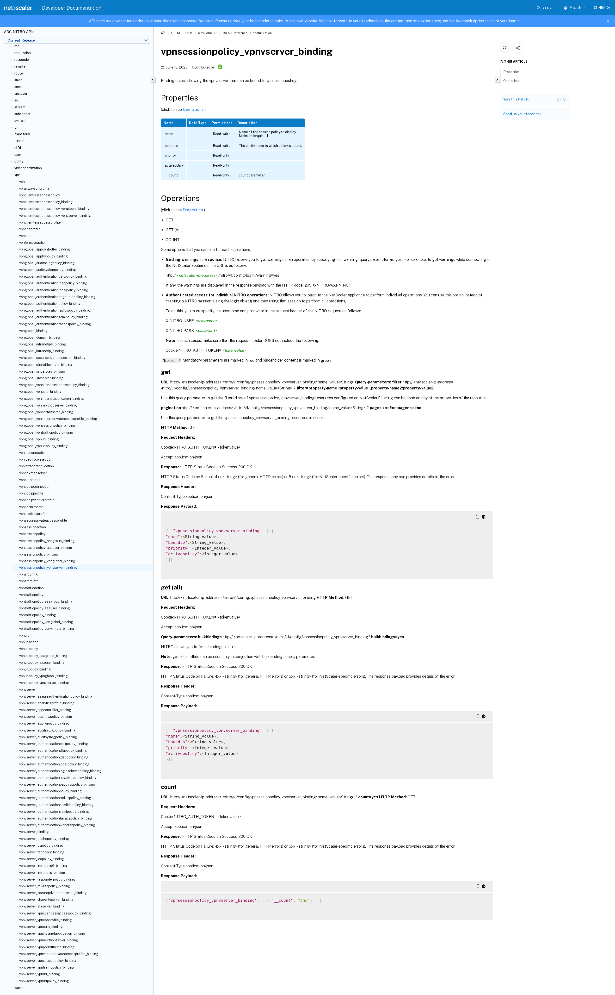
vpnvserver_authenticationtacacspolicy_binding (55, 818)
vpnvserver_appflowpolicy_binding (45, 717)
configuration (262, 33)
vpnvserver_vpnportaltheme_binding (46, 947)
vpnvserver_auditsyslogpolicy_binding (48, 737)
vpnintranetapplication (36, 466)
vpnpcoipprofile (31, 493)
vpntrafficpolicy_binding (37, 615)
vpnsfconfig (28, 574)
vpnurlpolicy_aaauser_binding (42, 662)
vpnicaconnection (33, 453)
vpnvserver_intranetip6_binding (43, 866)
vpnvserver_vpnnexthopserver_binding (48, 940)
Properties (193, 210)
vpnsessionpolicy (32, 534)
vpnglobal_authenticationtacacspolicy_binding (55, 324)
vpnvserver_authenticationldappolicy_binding (53, 757)
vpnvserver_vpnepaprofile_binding (45, 920)
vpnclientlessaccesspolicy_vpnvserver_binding (55, 216)
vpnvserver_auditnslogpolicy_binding (47, 730)
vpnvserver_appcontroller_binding (45, 710)
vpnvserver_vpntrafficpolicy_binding (46, 967)
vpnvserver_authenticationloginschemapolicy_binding (60, 771)
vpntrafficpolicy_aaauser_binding (44, 608)
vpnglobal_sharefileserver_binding (45, 365)
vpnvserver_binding (34, 832)
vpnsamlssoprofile (33, 514)
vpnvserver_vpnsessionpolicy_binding (47, 961)
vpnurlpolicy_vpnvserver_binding (44, 683)
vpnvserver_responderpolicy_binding (47, 879)
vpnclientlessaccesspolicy (39, 195)
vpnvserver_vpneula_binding (41, 927)
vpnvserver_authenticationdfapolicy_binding (53, 750)
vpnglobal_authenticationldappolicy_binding (53, 283)
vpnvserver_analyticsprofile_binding (46, 703)
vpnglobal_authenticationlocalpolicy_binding (53, 290)
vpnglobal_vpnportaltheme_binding (46, 412)
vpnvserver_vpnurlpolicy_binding (44, 981)
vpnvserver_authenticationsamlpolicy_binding (54, 812)
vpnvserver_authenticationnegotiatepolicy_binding (58, 778)
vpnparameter (30, 480)
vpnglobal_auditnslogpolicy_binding (46, 263)
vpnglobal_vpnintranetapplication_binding (51, 399)
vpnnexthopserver (33, 473)
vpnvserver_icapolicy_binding (41, 859)
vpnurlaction (28, 642)
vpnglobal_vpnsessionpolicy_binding (47, 425)
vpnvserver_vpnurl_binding (39, 974)
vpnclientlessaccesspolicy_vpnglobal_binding (54, 209)
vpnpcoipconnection (34, 486)
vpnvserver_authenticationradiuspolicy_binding (55, 798)
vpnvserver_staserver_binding (42, 906)
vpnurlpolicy (28, 649)
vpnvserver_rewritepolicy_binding (44, 886)
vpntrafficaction (31, 588)
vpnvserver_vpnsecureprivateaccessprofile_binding (58, 954)
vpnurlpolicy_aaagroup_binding (43, 656)
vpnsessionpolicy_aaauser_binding (45, 548)
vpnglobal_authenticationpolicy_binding (49, 304)
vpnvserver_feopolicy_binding (41, 852)
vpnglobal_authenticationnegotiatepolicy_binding (57, 297)
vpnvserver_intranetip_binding (42, 873)
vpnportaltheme (31, 507)
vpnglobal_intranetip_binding (41, 351)
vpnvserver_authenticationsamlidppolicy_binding (56, 805)
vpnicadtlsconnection (35, 459)
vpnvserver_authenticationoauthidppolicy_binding (57, 784)
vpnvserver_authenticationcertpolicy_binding (53, 744)
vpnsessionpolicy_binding (38, 554)
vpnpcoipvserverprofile (37, 500)
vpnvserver (27, 689)
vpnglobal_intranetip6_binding (42, 344)
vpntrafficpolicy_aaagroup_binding (46, 601)
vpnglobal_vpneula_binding (40, 392)
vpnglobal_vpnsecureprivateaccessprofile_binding (58, 419)
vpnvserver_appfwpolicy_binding (44, 723)
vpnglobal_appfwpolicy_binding (43, 256)
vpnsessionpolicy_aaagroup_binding (47, 541)
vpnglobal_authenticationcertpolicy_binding (53, 276)
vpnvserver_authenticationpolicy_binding (50, 791)
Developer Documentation (71, 8)
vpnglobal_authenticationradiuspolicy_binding (54, 310)
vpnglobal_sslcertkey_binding (42, 371)
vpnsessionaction (32, 527)
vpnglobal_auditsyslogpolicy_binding (47, 270)
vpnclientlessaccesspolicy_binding (46, 202)
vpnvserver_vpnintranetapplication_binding (52, 933)
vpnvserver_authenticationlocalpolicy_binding (54, 764)
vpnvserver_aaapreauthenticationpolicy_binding (55, 696)
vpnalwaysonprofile (34, 188)
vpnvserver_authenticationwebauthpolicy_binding (57, 825)
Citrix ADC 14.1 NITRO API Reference (222, 33)
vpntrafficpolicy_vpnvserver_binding (46, 629)
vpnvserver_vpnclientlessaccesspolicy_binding (55, 913)
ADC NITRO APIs (181, 33)
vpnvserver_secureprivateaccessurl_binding (53, 893)
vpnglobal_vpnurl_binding (39, 439)
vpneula (25, 236)
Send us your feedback (522, 114)
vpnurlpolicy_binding (35, 669)
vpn (22, 182)
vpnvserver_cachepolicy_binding (44, 839)
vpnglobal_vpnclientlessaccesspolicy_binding (54, 385)
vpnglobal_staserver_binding (41, 378)
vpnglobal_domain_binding (39, 337)
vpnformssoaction (33, 242)
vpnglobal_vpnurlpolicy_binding (43, 446)
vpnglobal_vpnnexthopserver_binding (48, 405)
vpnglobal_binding (33, 331)
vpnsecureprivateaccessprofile (43, 520)
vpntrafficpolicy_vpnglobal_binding (46, 622)
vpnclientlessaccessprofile (40, 222)
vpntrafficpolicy (31, 595)
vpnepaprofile (30, 229)
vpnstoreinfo (28, 581)
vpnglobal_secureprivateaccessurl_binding (52, 358)
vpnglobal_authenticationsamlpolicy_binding (53, 317)
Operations (194, 109)
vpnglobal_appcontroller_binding (44, 249)
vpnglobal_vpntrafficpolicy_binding (46, 432)
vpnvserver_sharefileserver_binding (46, 899)
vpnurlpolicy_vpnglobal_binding (43, 676)
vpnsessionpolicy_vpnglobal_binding (47, 561)
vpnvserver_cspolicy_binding (41, 845)
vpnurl (24, 635)
